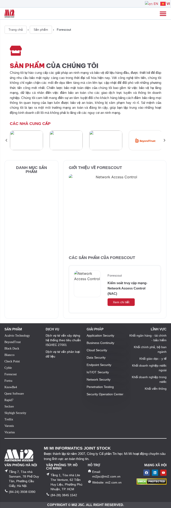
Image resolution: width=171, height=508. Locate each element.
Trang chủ (15, 29)
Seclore (9, 406)
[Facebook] (146, 473)
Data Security (96, 357)
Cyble (8, 367)
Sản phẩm (41, 29)
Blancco (9, 355)
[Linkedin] (155, 473)
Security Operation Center (105, 394)
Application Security (100, 335)
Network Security (98, 379)
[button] (6, 140)
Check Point (12, 361)
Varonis (9, 426)
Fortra (8, 380)
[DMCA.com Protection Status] (151, 483)
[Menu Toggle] (163, 13)
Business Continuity (100, 342)
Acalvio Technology (17, 335)
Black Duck (11, 348)
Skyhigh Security (15, 413)
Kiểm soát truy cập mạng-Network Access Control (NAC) (127, 288)
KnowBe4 (10, 387)
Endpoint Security (99, 364)
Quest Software (14, 393)
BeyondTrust (12, 342)
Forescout (115, 275)
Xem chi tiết (121, 302)
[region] (85, 140)
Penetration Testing (100, 386)
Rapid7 (8, 400)
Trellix (8, 419)
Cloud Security (97, 350)
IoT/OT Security (98, 372)
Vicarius (9, 432)
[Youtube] (163, 473)
